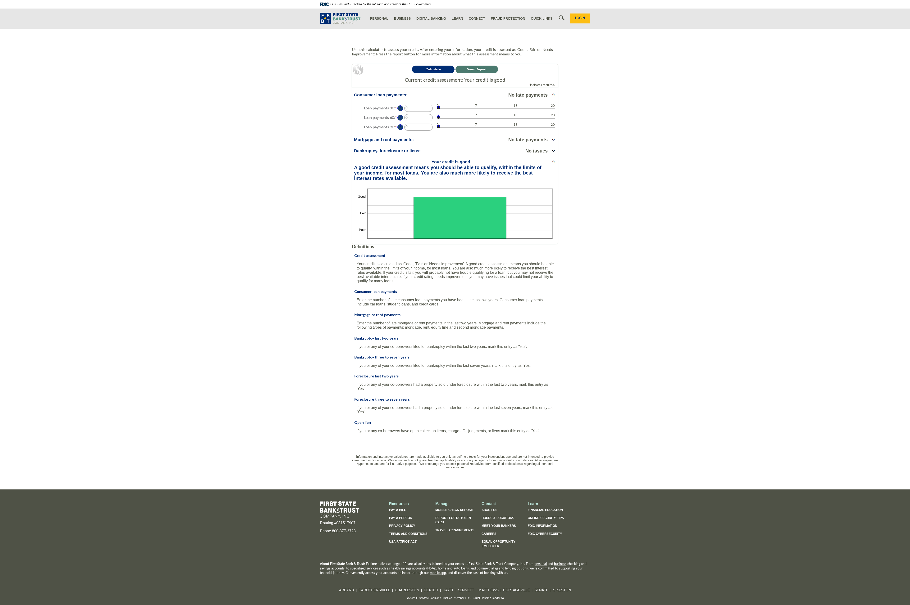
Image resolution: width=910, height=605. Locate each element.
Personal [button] (379, 18)
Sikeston (562, 590)
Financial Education (545, 510)
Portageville (516, 590)
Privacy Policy (402, 526)
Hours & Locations (498, 518)
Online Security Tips (546, 518)
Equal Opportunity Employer (498, 544)
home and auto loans (453, 568)
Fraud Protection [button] (508, 18)
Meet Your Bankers (499, 526)
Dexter (431, 590)
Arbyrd (346, 590)
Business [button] (402, 18)
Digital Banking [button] (431, 18)
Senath (541, 590)
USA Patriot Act (403, 541)
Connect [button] (477, 18)
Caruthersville (374, 590)
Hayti (448, 590)
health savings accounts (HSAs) (413, 568)
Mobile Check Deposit (454, 510)
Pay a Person (400, 518)
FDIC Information (542, 526)
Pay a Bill (397, 510)
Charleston (407, 590)
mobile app (438, 573)
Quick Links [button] (541, 18)
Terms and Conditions (408, 534)
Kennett (465, 590)
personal (540, 564)
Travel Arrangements (454, 530)
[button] (455, 95)
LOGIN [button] (580, 18)
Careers (489, 534)
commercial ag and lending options (502, 568)
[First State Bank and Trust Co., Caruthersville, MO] (340, 19)
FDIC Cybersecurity (547, 535)
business (560, 564)
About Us (489, 510)
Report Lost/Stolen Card (453, 520)
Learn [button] (457, 18)
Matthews (488, 590)
